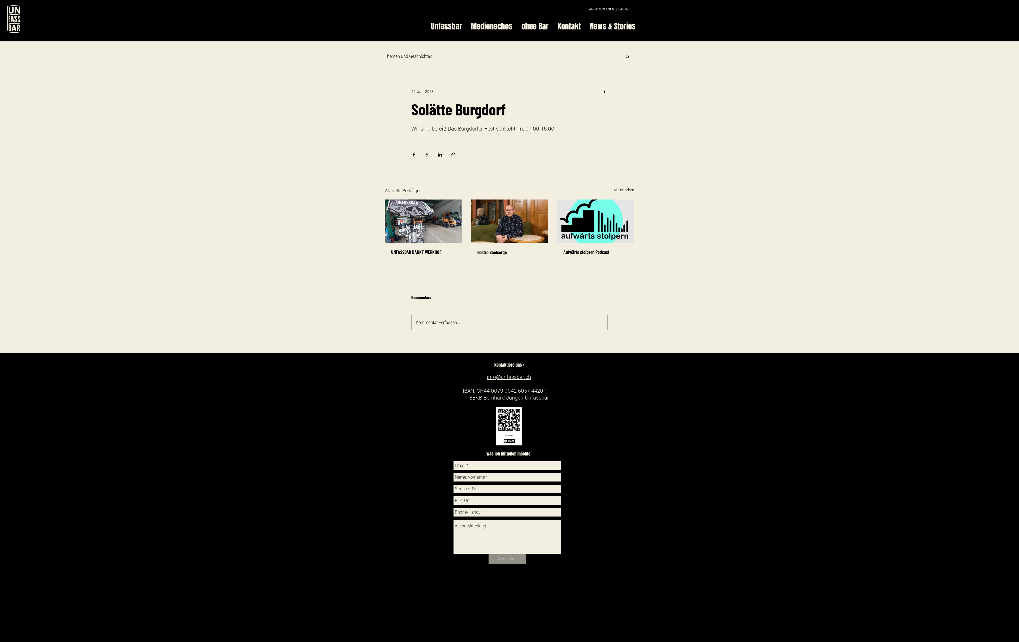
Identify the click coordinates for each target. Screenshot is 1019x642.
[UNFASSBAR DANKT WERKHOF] (423, 221)
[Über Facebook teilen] (413, 154)
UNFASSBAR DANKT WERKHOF (416, 252)
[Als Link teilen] (452, 154)
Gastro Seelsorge (492, 252)
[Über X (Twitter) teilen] (426, 154)
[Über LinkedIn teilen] (439, 154)
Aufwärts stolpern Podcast (586, 252)
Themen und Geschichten (408, 56)
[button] (627, 56)
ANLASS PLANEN (601, 9)
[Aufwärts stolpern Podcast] (595, 221)
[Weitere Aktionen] (604, 91)
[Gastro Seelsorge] (509, 221)
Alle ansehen (624, 189)
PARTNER (625, 9)
